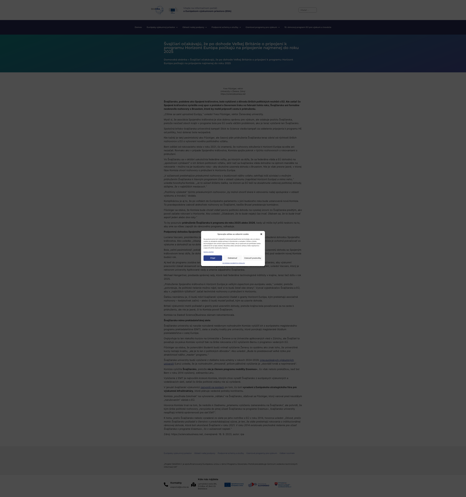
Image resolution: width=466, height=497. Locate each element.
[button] (261, 234)
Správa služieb (209, 252)
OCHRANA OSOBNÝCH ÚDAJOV (233, 263)
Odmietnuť (232, 258)
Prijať (212, 258)
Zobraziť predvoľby (252, 258)
